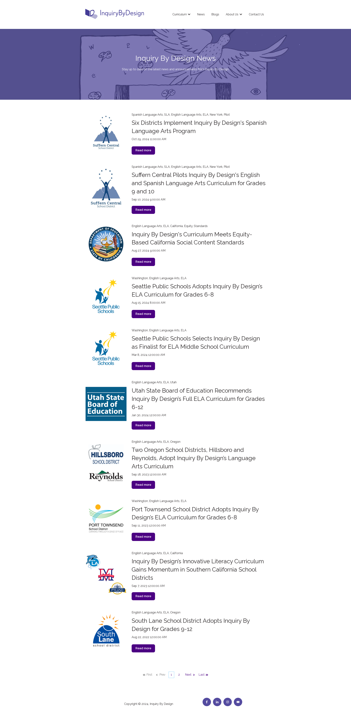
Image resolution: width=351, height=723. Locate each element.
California (176, 226)
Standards (201, 226)
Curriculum (179, 14)
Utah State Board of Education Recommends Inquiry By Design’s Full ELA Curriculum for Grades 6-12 (198, 398)
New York (216, 114)
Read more (143, 150)
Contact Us (256, 14)
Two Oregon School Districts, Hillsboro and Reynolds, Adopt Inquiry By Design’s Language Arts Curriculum (194, 458)
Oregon (175, 441)
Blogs (215, 14)
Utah (173, 382)
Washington (140, 278)
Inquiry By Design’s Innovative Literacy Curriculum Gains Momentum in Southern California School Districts (198, 569)
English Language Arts (186, 114)
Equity (188, 226)
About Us (232, 14)
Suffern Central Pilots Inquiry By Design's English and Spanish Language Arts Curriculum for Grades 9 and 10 (198, 183)
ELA (205, 114)
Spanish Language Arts (147, 114)
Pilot (227, 114)
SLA (167, 114)
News (201, 14)
